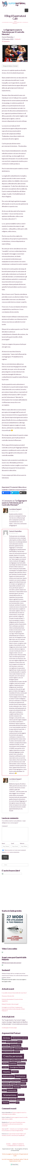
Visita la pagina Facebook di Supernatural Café (15, 1154)
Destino (19, 1060)
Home (8, 1144)
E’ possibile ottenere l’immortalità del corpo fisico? (14, 992)
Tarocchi (5, 1102)
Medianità (15, 1071)
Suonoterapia (20, 1099)
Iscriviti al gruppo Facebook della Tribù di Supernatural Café (15, 1160)
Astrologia (5, 1045)
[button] (26, 10)
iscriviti (8, 852)
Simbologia (5, 1099)
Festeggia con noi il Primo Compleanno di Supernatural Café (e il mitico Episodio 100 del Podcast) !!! (13, 1009)
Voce (17, 1102)
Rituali (4, 1090)
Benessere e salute (8, 1048)
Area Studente (18, 1144)
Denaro (13, 1060)
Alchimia (6, 1038)
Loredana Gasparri (15, 509)
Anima (20, 1041)
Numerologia (6, 1083)
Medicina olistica (8, 1076)
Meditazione (20, 1076)
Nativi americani (15, 1080)
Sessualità (21, 1094)
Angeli (3, 1041)
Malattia (6, 1072)
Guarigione (5, 1067)
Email (12, 843)
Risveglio (24, 1086)
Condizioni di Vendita (15, 1145)
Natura (23, 1080)
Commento (5, 826)
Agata (3, 1129)
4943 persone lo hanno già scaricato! (11, 962)
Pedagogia (12, 1083)
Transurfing (12, 1102)
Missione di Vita (6, 1080)
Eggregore (5, 1063)
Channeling (18, 1048)
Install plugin (5, 1027)
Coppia (25, 1048)
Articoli (17, 39)
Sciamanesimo (12, 1090)
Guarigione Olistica (17, 1067)
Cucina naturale (6, 1060)
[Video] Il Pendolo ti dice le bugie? (10, 1004)
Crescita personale (12, 1056)
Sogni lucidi (12, 1099)
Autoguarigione (15, 1045)
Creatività (16, 1051)
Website (22, 843)
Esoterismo (12, 1063)
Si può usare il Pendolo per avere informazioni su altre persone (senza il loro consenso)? (13, 1124)
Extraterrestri (21, 1063)
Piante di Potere (7, 1086)
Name (3, 843)
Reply (5, 514)
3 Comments (6, 41)
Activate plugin (13, 1027)
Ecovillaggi (24, 1060)
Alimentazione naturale (19, 1038)
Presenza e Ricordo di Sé (8, 996)
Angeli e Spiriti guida (11, 1041)
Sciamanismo (9, 1095)
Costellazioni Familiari (8, 1051)
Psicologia (17, 1087)
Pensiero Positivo (21, 1083)
